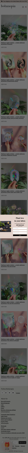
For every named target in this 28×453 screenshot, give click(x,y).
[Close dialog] (27, 215)
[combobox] (20, 233)
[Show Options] (26, 233)
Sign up (20, 235)
